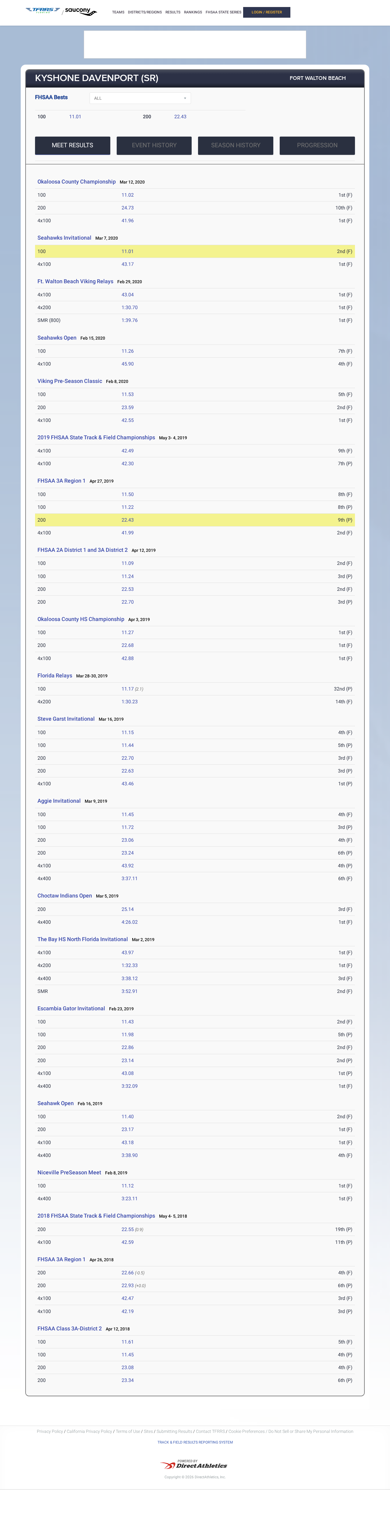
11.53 (128, 394)
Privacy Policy (50, 1431)
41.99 (128, 533)
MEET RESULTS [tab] (72, 145)
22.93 (128, 1285)
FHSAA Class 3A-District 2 (69, 1328)
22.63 (128, 771)
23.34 (128, 1380)
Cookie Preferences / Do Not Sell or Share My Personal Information (291, 1431)
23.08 (128, 1367)
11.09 (128, 563)
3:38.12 (130, 978)
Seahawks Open (56, 337)
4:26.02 (130, 922)
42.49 (128, 451)
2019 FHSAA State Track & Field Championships (96, 437)
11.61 (128, 1342)
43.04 (128, 295)
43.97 (128, 952)
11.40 (128, 1116)
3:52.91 (130, 991)
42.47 (128, 1298)
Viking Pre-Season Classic (69, 381)
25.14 (128, 909)
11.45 (128, 814)
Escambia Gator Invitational (71, 1008)
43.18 (128, 1142)
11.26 (128, 351)
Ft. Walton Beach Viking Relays (75, 281)
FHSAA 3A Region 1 (61, 480)
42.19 (128, 1311)
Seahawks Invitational (64, 237)
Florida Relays (54, 675)
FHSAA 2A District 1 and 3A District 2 (82, 550)
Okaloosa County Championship (76, 181)
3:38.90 (130, 1155)
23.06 (128, 840)
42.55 (128, 420)
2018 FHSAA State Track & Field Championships (96, 1215)
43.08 (128, 1073)
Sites (148, 1431)
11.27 (128, 632)
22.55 (128, 1229)
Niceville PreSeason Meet (69, 1172)
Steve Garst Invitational (66, 719)
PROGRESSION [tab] (317, 145)
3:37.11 (130, 878)
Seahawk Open (55, 1103)
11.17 (128, 689)
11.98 (128, 1034)
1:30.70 (130, 307)
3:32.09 (130, 1086)
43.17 (128, 264)
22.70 (128, 602)
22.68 (128, 645)
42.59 (128, 1242)
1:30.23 (130, 702)
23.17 (128, 1129)
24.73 (128, 208)
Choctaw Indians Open (64, 895)
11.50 (128, 494)
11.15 (128, 732)
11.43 (128, 1022)
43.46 (128, 784)
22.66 (128, 1273)
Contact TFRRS (211, 1431)
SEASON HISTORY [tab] (236, 145)
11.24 (128, 576)
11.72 (128, 827)
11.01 (75, 117)
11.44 (128, 745)
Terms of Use (128, 1431)
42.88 (128, 658)
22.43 (180, 117)
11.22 (128, 507)
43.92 (128, 866)
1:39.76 (130, 320)
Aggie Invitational (59, 801)
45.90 (128, 364)
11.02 (128, 195)
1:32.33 (130, 965)
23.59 (128, 407)
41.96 (128, 220)
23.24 (128, 853)
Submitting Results (174, 1431)
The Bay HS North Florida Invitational (82, 939)
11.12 (128, 1186)
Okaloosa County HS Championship (80, 619)
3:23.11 (130, 1198)
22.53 (128, 589)
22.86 (128, 1047)
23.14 (128, 1060)
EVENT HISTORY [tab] (154, 145)
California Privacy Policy (89, 1431)
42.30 (128, 463)
